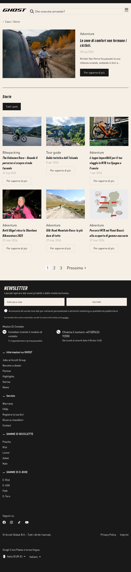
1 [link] (48, 267)
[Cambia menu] (126, 10)
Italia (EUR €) (14, 556)
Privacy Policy (108, 534)
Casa (8, 21)
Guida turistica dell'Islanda (62, 158)
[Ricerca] (32, 11)
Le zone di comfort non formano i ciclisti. (103, 43)
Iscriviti (96, 301)
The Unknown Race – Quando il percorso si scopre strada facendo (20, 163)
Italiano (33, 556)
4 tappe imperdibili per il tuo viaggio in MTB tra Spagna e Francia (106, 163)
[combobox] (75, 11)
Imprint (124, 534)
